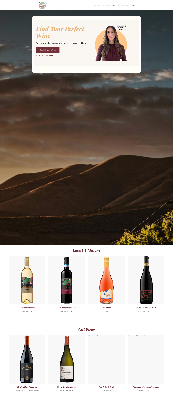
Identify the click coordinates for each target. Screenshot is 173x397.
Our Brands (105, 5)
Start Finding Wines (48, 50)
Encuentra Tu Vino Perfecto (45, 55)
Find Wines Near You (123, 5)
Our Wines (97, 5)
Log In (133, 5)
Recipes (113, 5)
